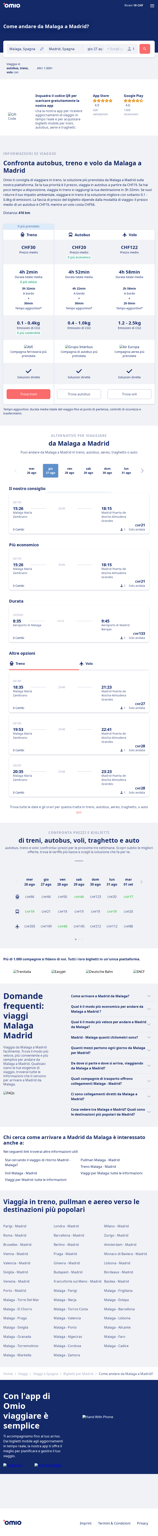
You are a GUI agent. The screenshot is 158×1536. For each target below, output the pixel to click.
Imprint (86, 1523)
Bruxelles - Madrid (17, 1244)
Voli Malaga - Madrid (21, 1173)
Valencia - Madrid (16, 1263)
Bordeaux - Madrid (118, 1272)
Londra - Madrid (66, 1226)
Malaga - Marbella (17, 1355)
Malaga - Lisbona (117, 1318)
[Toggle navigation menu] (152, 5)
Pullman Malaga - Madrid (100, 1160)
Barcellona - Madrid (69, 1235)
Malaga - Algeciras (68, 1336)
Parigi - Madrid (14, 1226)
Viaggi (23, 1373)
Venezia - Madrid (16, 1281)
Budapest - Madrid (68, 1272)
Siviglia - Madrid (15, 1272)
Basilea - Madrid (116, 1281)
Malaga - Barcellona (119, 1309)
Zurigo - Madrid (116, 1235)
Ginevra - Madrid (67, 1263)
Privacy (142, 1523)
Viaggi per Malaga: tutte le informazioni (111, 1173)
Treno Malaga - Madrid (98, 1166)
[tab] (44, 663)
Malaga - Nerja (65, 1300)
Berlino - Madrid (66, 1244)
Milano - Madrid (116, 1226)
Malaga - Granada (17, 1336)
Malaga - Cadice (116, 1346)
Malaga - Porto (65, 1327)
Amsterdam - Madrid (120, 1244)
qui (78, 812)
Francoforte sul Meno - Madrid (77, 1281)
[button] (95, 49)
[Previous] (16, 882)
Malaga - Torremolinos (20, 1346)
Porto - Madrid (14, 1290)
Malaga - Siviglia (15, 1327)
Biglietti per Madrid (78, 1373)
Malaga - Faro (114, 1336)
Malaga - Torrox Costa (71, 1309)
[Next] (142, 470)
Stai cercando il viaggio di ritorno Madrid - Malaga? (37, 1162)
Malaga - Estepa (116, 1300)
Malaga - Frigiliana (118, 1290)
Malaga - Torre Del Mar (21, 1300)
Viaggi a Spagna (45, 1373)
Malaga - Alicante (117, 1327)
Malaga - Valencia (67, 1318)
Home (8, 1373)
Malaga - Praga (15, 1318)
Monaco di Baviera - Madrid (125, 1254)
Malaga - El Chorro (17, 1309)
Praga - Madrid (65, 1254)
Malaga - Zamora (67, 1355)
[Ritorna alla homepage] (11, 5)
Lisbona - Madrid (117, 1263)
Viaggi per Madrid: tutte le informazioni (35, 1179)
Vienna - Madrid (15, 1254)
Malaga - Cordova (67, 1346)
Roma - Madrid (14, 1235)
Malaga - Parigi (65, 1290)
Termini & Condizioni (114, 1523)
